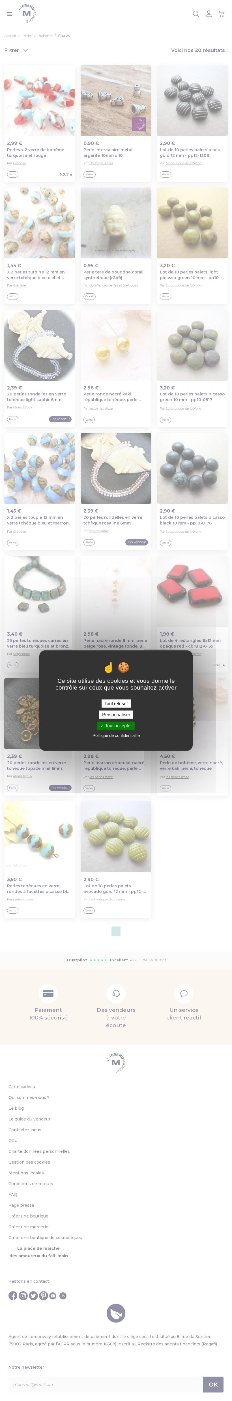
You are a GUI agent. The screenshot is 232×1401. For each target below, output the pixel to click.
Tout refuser (116, 703)
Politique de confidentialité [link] (116, 735)
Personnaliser (116, 714)
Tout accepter (118, 725)
